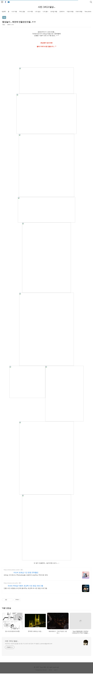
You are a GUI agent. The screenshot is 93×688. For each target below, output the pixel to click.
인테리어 (61, 11)
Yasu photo (88, 11)
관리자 (50, 670)
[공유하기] (9, 599)
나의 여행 (30, 11)
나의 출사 (45, 11)
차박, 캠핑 (22, 11)
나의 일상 (37, 11)
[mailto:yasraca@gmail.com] (8, 2)
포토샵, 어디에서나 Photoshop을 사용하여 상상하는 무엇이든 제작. (26, 575)
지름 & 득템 (70, 11)
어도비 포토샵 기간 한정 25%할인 (26, 572)
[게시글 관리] (11, 599)
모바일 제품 (53, 11)
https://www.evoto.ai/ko (11, 583)
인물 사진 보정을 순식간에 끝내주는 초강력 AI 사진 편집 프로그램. (25, 588)
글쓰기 (55, 670)
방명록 (4, 11)
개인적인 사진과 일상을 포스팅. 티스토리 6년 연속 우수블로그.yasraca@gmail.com (28, 643)
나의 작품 (14, 11)
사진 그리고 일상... (46, 7)
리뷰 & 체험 (79, 11)
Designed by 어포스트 (41, 670)
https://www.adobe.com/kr (12, 570)
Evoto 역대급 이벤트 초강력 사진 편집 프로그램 (25, 586)
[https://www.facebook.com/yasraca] (5, 2)
